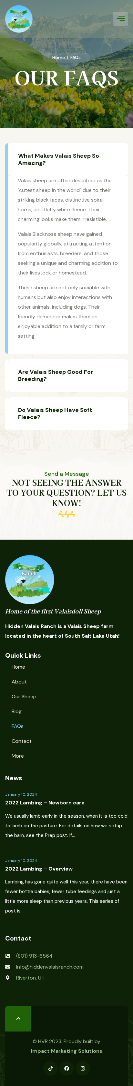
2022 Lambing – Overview (39, 868)
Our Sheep (24, 696)
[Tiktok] (50, 1068)
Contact (22, 741)
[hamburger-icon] (120, 18)
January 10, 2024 (21, 794)
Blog (17, 711)
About (19, 681)
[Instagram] (83, 1068)
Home (18, 666)
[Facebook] (66, 1068)
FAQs (18, 726)
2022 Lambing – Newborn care (45, 802)
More (18, 755)
